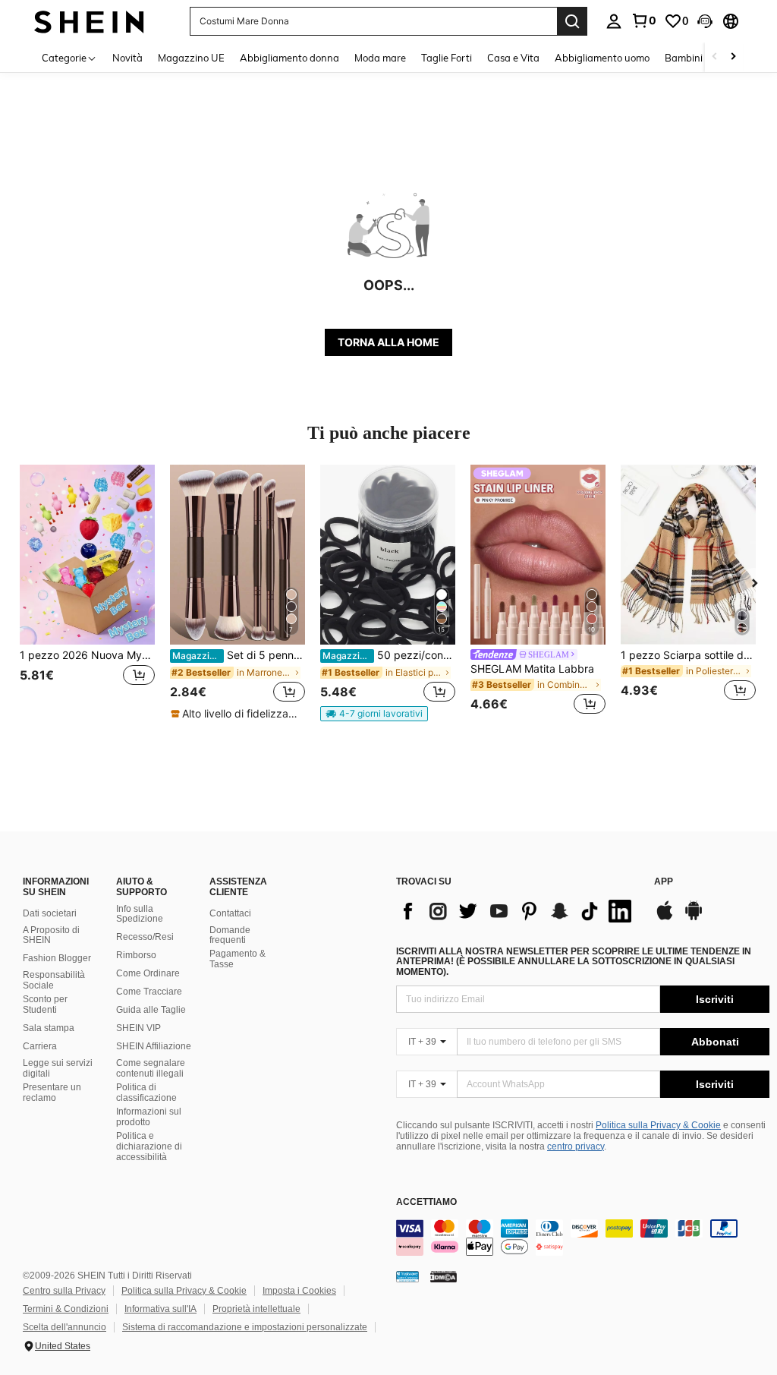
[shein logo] (89, 21)
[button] (705, 21)
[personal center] (614, 21)
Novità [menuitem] (127, 58)
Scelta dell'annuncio (64, 1327)
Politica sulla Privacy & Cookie (658, 1125)
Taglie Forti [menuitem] (446, 58)
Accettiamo (426, 1202)
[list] (517, 911)
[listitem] (87, 592)
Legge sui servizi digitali (58, 1068)
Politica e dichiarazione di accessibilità (149, 1146)
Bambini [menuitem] (684, 58)
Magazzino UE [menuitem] (191, 58)
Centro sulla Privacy (64, 1290)
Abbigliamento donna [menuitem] (289, 58)
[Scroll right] (733, 57)
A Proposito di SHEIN (51, 935)
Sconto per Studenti (45, 1004)
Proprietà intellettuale (256, 1309)
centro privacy (575, 1146)
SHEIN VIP (138, 1028)
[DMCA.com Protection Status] (443, 1276)
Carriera (40, 1046)
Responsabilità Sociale (54, 980)
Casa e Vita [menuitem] (513, 58)
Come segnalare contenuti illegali (150, 1068)
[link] (643, 20)
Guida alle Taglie (151, 1009)
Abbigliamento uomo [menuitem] (602, 58)
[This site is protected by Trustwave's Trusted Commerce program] (407, 1276)
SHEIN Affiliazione (153, 1046)
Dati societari (50, 913)
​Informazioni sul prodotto (148, 1116)
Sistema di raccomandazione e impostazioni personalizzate (244, 1327)
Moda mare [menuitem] (380, 58)
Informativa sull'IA (160, 1309)
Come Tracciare (149, 991)
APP (663, 882)
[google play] (693, 918)
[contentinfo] (582, 1237)
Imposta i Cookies (299, 1290)
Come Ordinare (148, 973)
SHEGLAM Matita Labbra (532, 669)
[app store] (664, 918)
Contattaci (230, 913)
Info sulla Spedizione (139, 914)
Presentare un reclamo (52, 1092)
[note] (237, 713)
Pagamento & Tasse (237, 959)
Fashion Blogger (57, 958)
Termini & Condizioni (66, 1309)
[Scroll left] (714, 57)
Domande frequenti (229, 935)
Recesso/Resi (145, 937)
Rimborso (136, 955)
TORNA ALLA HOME (388, 342)
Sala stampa (48, 1028)
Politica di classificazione (146, 1092)
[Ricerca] (572, 21)
